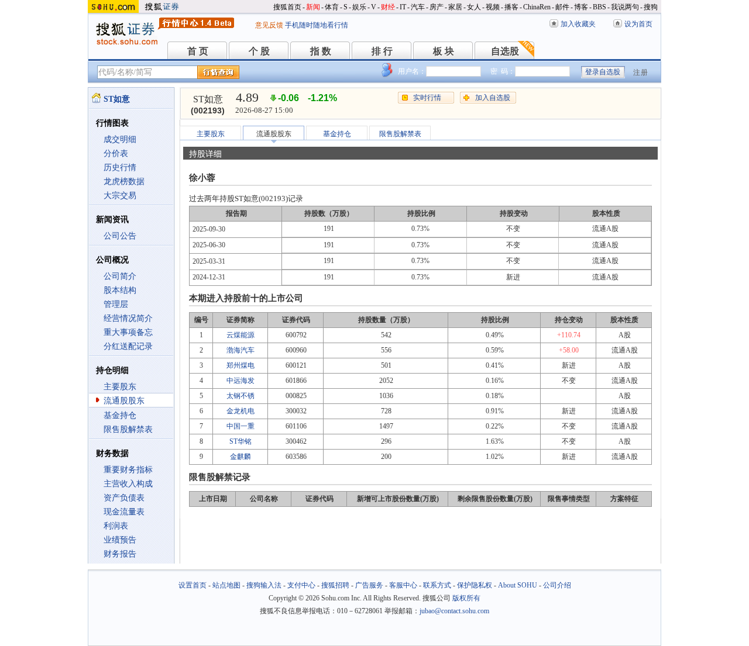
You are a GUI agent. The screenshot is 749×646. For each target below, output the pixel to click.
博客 (581, 7)
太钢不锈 (240, 396)
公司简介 (120, 276)
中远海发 (240, 380)
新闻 (313, 7)
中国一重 (240, 426)
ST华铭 (240, 441)
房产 (437, 7)
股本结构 (120, 290)
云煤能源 (240, 335)
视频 (493, 7)
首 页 (197, 51)
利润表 (116, 525)
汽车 (418, 7)
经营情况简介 (128, 318)
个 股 (259, 51)
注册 (640, 72)
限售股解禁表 (128, 429)
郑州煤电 (240, 365)
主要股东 (120, 386)
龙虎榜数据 (124, 181)
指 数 (320, 51)
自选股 (505, 51)
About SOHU (517, 585)
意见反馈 (269, 25)
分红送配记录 (128, 346)
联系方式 (437, 585)
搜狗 (651, 7)
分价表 (116, 153)
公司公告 (120, 236)
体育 (332, 7)
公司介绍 (557, 585)
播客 (511, 7)
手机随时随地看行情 (316, 25)
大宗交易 (120, 195)
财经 (388, 7)
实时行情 (427, 98)
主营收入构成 (128, 483)
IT (403, 7)
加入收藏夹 (578, 24)
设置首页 (192, 585)
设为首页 (638, 24)
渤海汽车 (240, 350)
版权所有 (466, 598)
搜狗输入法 (263, 585)
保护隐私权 (474, 585)
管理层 (116, 304)
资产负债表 (124, 497)
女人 (474, 7)
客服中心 (403, 585)
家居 (455, 7)
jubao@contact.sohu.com (454, 611)
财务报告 (120, 554)
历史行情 (120, 167)
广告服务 (369, 585)
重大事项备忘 (128, 332)
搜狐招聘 (335, 585)
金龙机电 (240, 411)
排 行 (382, 51)
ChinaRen (537, 7)
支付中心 (301, 585)
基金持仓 (120, 415)
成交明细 (120, 139)
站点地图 (226, 585)
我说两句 (625, 7)
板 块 (443, 51)
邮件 (562, 7)
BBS (599, 7)
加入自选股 (492, 98)
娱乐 (359, 7)
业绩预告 (120, 540)
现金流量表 (124, 511)
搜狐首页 (287, 7)
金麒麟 (240, 456)
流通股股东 (124, 400)
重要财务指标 (128, 469)
